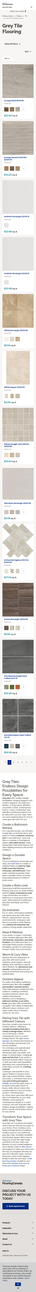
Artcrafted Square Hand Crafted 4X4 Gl (17, 736)
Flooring (19, 16)
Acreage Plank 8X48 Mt (14, 101)
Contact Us (7, 1244)
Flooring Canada (7, 16)
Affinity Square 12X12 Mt (14, 387)
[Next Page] (31, 762)
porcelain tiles (13, 864)
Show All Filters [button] (11, 44)
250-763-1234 (7, 7)
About (5, 1239)
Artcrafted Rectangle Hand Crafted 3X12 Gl (15, 677)
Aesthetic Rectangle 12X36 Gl (16, 216)
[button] (9, 58)
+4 (23, 687)
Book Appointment (17, 1206)
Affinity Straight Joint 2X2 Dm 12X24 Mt (16, 445)
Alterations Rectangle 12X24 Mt (17, 503)
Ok (18, 1284)
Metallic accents (9, 1083)
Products (6, 1223)
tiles (10, 833)
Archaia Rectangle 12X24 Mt (16, 619)
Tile (26, 16)
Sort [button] (26, 51)
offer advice (27, 1147)
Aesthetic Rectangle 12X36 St (16, 273)
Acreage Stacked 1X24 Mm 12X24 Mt (15, 158)
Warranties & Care (10, 1233)
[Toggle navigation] (32, 7)
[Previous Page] (5, 762)
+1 (23, 109)
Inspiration (6, 1228)
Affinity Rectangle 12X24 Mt (16, 330)
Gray (5, 58)
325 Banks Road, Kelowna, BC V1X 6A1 (15, 1255)
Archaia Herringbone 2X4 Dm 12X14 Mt (16, 561)
